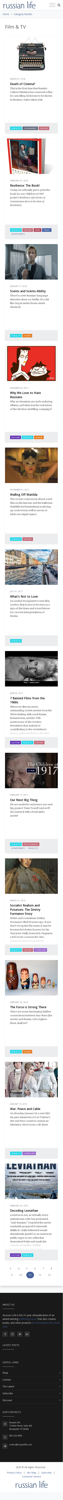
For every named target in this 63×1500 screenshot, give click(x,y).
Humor (27, 335)
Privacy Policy (14, 1472)
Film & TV (15, 128)
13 (49, 1274)
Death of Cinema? (22, 84)
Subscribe (8, 1393)
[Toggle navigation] (52, 5)
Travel (46, 230)
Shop (5, 1372)
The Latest (8, 1386)
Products (33, 848)
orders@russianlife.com (20, 1444)
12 (39, 1274)
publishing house (28, 1318)
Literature (40, 950)
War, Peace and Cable (25, 1109)
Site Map (31, 1472)
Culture (15, 437)
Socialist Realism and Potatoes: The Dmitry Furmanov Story (25, 909)
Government (30, 128)
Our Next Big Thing (24, 800)
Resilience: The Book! (25, 185)
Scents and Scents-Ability (28, 291)
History (44, 128)
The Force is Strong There (28, 1007)
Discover (7, 1400)
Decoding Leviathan (24, 1210)
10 (20, 1274)
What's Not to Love (24, 596)
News (37, 230)
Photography (31, 844)
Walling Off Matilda (23, 494)
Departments (18, 234)
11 (30, 1274)
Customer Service (31, 1476)
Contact (7, 1379)
